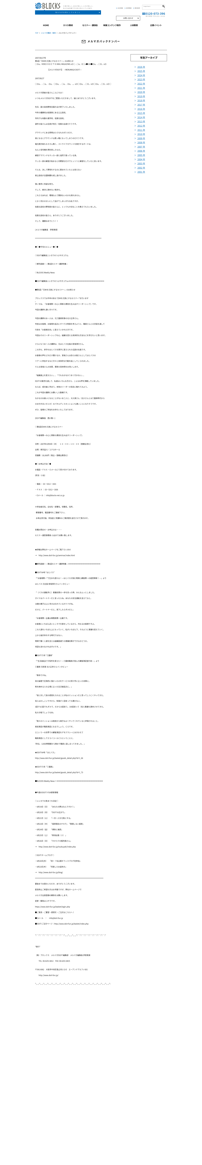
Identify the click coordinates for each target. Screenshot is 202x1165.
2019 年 (141, 96)
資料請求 (137, 8)
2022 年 (141, 84)
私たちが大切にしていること (68, 12)
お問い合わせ (128, 18)
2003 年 (141, 163)
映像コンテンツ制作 (112, 25)
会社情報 (120, 8)
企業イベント (156, 25)
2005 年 (141, 155)
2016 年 (141, 109)
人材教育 (134, 25)
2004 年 (141, 159)
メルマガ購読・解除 (48, 33)
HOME (46, 25)
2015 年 (141, 113)
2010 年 (141, 134)
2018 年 (141, 100)
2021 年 (141, 88)
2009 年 (141, 138)
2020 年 (141, 92)
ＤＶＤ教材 (68, 25)
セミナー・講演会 (90, 25)
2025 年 (141, 71)
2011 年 (141, 130)
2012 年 (141, 126)
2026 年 (141, 67)
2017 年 (141, 105)
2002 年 (141, 168)
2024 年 (141, 75)
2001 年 (141, 172)
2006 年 (141, 151)
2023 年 (141, 79)
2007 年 (141, 147)
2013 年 (141, 121)
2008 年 (141, 142)
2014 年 (141, 117)
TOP (36, 33)
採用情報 (129, 8)
